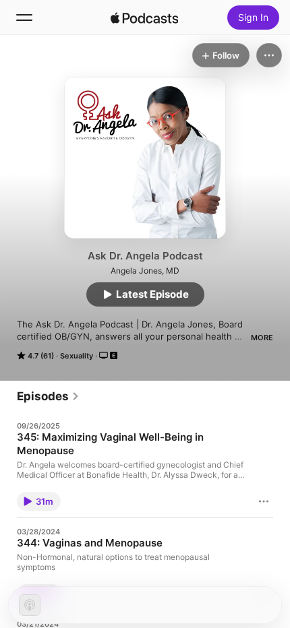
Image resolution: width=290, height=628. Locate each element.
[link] (48, 396)
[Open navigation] (24, 17)
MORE (262, 337)
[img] (144, 17)
